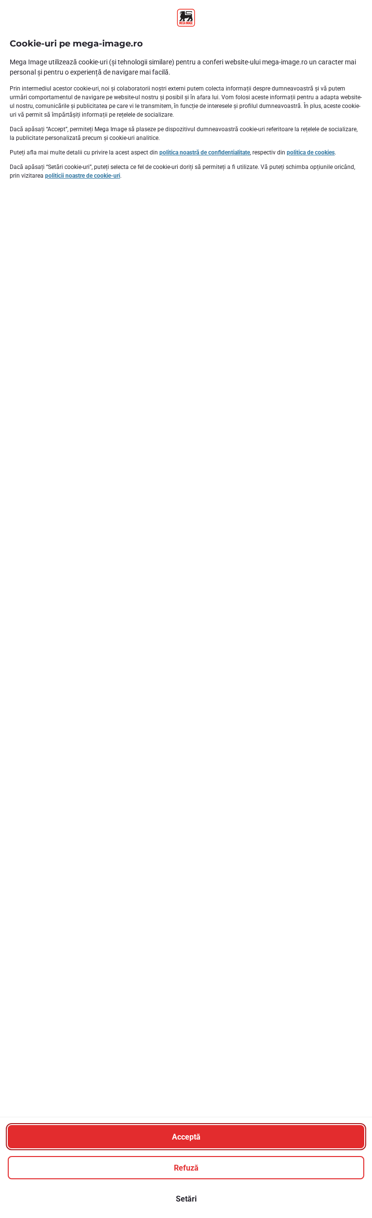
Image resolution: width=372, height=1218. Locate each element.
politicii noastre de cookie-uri (82, 175)
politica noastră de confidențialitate (204, 152)
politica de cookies (311, 152)
